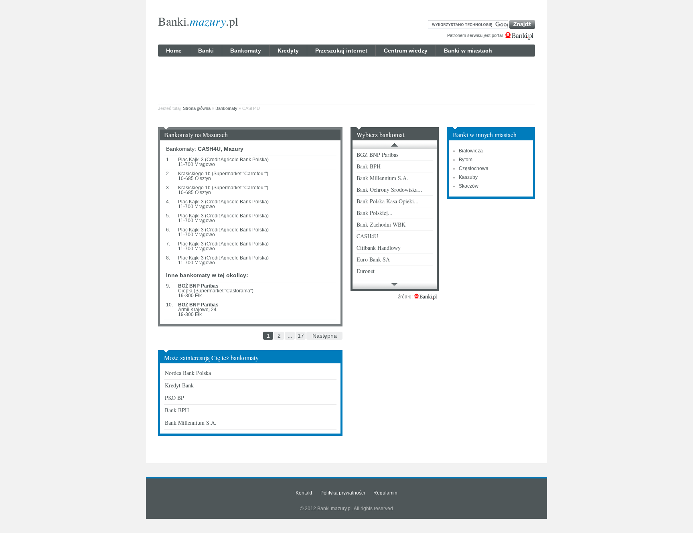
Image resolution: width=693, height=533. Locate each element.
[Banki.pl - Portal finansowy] (425, 296)
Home (174, 50)
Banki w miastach (468, 50)
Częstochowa (473, 168)
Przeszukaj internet (341, 50)
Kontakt (304, 493)
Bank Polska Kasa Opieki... (388, 201)
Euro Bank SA (373, 259)
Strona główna (197, 108)
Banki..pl (198, 21)
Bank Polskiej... (375, 213)
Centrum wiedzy (406, 50)
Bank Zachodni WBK (381, 224)
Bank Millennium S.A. (191, 422)
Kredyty (288, 50)
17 (301, 335)
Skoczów (468, 186)
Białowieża (471, 151)
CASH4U (367, 236)
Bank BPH (177, 410)
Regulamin (385, 493)
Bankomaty (245, 50)
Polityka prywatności (342, 493)
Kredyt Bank (179, 385)
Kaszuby (468, 177)
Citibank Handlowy (379, 247)
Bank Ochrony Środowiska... (389, 189)
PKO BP (174, 397)
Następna (324, 335)
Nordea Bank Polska (188, 373)
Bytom (465, 159)
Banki (206, 50)
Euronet (366, 271)
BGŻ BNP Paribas (377, 154)
